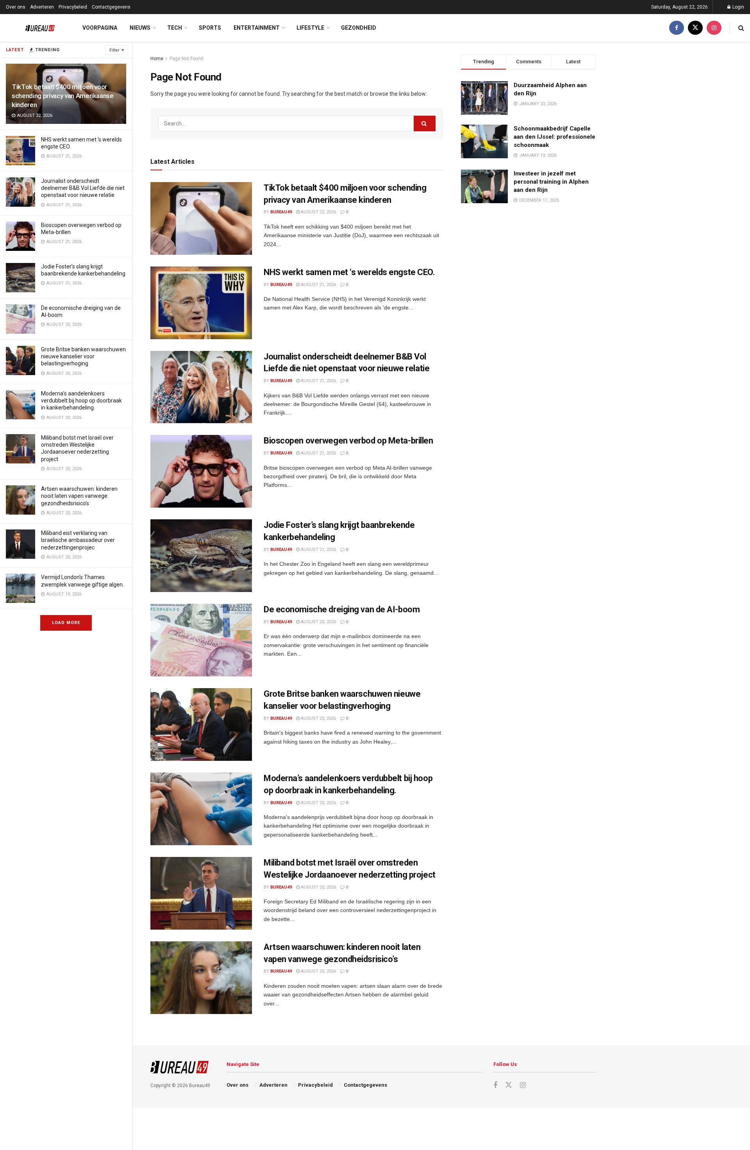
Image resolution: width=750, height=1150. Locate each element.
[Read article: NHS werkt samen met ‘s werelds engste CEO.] (201, 302)
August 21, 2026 (318, 284)
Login (737, 7)
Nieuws (140, 28)
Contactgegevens (111, 7)
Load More (66, 622)
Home (156, 58)
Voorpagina (99, 28)
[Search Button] (741, 28)
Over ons (15, 7)
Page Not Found (187, 58)
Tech (174, 28)
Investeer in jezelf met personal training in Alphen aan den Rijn (551, 181)
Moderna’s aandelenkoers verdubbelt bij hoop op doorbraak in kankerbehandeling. (81, 400)
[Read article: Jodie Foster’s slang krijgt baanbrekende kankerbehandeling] (201, 555)
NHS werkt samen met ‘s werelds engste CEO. (349, 272)
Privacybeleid (73, 7)
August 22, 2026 (318, 212)
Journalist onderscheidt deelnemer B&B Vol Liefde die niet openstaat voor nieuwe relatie (83, 188)
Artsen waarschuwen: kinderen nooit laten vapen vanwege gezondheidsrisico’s (79, 496)
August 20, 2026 (318, 621)
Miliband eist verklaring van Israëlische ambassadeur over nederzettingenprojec (78, 540)
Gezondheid (358, 28)
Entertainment (257, 28)
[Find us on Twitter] (695, 28)
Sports (210, 28)
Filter (114, 50)
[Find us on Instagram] (714, 28)
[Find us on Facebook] (676, 28)
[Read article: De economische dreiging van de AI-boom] (201, 640)
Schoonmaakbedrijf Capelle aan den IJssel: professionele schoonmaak (554, 136)
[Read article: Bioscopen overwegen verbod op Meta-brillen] (201, 471)
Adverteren (42, 7)
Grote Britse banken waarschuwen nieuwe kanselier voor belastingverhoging (83, 356)
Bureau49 (281, 212)
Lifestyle (310, 28)
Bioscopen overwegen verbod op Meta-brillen (348, 440)
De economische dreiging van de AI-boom (342, 609)
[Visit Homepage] (34, 28)
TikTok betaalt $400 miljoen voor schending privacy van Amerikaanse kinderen (63, 96)
